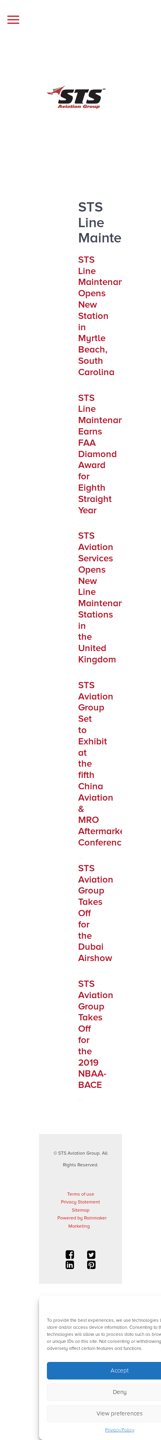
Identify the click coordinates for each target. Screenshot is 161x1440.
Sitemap (80, 1210)
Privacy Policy (119, 1430)
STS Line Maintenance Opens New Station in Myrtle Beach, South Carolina (106, 316)
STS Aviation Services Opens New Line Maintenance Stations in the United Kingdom (106, 597)
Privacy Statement (80, 1202)
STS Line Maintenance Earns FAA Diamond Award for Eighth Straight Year (106, 454)
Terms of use (80, 1194)
